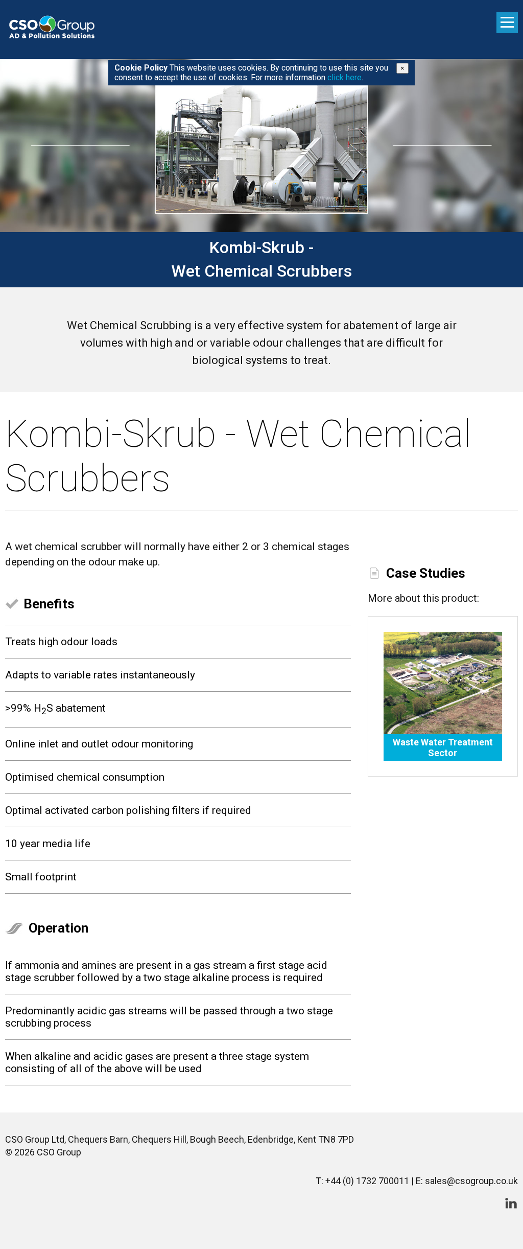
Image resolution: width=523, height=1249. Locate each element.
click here (344, 77)
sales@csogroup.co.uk (471, 1180)
